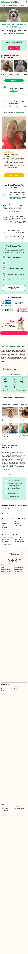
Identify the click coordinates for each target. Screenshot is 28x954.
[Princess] (20, 72)
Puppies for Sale (6, 5)
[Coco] (7, 72)
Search (3, 567)
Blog (2, 688)
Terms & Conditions (19, 808)
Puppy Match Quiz (14, 197)
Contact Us (17, 806)
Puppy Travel (17, 687)
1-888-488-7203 (15, 563)
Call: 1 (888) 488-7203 (15, 236)
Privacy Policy (4, 808)
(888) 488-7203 (19, 1)
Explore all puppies (18, 567)
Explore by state (18, 569)
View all (13, 80)
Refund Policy (4, 810)
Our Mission (17, 688)
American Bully (15, 5)
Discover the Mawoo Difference (14, 288)
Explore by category (6, 571)
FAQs (2, 806)
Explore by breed (5, 569)
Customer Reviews (6, 687)
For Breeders (4, 690)
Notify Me (15, 48)
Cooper (10, 167)
